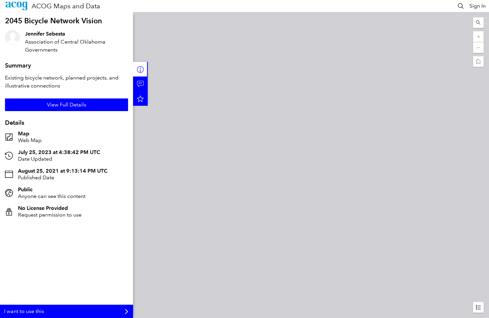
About (140, 69)
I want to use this (24, 311)
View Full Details (66, 104)
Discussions (140, 84)
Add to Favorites (140, 98)
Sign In (477, 6)
